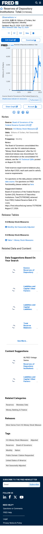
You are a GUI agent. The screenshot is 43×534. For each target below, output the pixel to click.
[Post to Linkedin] (27, 112)
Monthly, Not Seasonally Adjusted (21, 227)
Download (30, 40)
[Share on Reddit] (23, 112)
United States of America (16, 460)
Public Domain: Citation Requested (20, 455)
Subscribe (34, 484)
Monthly (9, 450)
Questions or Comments (13, 508)
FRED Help (7, 512)
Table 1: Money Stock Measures (20, 240)
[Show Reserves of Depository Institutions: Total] (25, 44)
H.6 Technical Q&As (26, 159)
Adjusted (34, 440)
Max (27, 33)
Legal (5, 519)
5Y (14, 33)
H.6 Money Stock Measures (24, 129)
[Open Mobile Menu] (40, 3)
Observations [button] (8, 17)
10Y (20, 33)
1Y (9, 33)
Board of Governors (24, 445)
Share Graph (11, 107)
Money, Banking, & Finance (16, 410)
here (32, 184)
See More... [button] (22, 341)
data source (10, 182)
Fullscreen (34, 100)
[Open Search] (36, 3)
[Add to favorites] (1, 8)
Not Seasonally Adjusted (16, 465)
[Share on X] (14, 112)
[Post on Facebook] (18, 112)
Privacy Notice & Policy (12, 523)
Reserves (10, 405)
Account (31, 107)
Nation (17, 450)
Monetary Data (22, 405)
